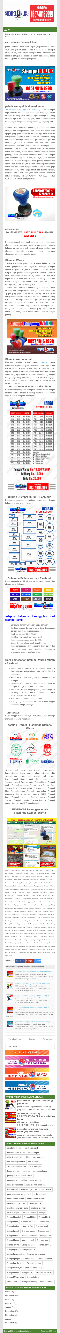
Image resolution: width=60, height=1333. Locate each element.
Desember (9, 1295)
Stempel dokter (13, 1226)
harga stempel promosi (35, 1185)
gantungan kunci (40, 1171)
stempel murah (28, 1240)
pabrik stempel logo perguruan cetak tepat (32, 995)
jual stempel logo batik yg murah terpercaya (32, 1022)
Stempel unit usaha (44, 1272)
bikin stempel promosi (34, 1157)
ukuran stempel (46, 1281)
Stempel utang (33, 1277)
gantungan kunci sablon (17, 1180)
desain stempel (13, 1171)
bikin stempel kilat (20, 34)
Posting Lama (47, 1039)
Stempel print (29, 1259)
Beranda (32, 1039)
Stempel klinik (13, 1235)
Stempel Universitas (15, 1277)
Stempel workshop (29, 1281)
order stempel (40, 1194)
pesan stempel (35, 1203)
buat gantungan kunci (16, 1162)
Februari (8, 1303)
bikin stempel (33, 1153)
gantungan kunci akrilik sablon (19, 1175)
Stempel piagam (13, 1259)
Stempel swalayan (14, 1268)
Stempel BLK (44, 1217)
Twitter (38, 961)
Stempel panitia (44, 1245)
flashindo (26, 1171)
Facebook (20, 961)
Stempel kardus (28, 1231)
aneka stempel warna (16, 1153)
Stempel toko (27, 1272)
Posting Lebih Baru (14, 1039)
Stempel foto (27, 1226)
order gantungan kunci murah (19, 1194)
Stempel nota (42, 1240)
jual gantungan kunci (29, 1189)
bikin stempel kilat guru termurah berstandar (32, 984)
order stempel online (15, 1199)
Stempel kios (43, 1231)
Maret (7, 1292)
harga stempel (36, 1180)
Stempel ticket (13, 1272)
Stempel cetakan (28, 1222)
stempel (44, 362)
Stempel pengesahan (15, 1254)
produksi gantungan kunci (17, 1208)
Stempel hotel (42, 1226)
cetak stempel (35, 1166)
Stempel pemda (28, 1249)
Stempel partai (13, 1249)
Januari (8, 1307)
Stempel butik (12, 1222)
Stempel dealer (44, 1222)
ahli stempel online (14, 1148)
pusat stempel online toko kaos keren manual (33, 972)
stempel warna (13, 1281)
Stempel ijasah (13, 1231)
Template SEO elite (48, 1331)
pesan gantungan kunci (16, 1203)
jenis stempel (12, 1189)
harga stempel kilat (15, 1185)
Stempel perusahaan (36, 1254)
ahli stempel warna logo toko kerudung (23, 109)
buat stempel (33, 1162)
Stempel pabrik (28, 1245)
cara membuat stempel (16, 1166)
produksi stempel (38, 1208)
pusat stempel (13, 1212)
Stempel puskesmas (15, 1263)
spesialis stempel (29, 1212)
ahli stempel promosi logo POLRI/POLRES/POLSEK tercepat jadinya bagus (36, 1116)
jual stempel (46, 1189)
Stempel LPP (45, 1235)
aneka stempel (31, 1148)
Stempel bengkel (14, 1217)
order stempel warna (35, 1199)
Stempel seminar (34, 1263)
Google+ (29, 961)
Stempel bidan (30, 1217)
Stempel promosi (44, 1259)
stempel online (13, 1245)
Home (7, 34)
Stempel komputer (29, 1235)
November (9, 1315)
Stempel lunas (13, 1240)
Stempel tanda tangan (34, 1268)
